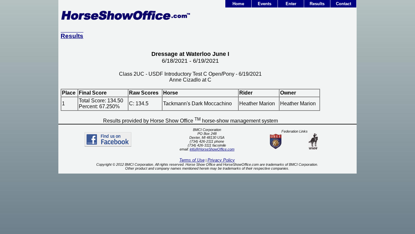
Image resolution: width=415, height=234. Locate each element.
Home (238, 3)
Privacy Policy (221, 160)
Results (317, 3)
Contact (343, 3)
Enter (291, 3)
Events (264, 3)
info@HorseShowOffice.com (212, 149)
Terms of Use (192, 160)
